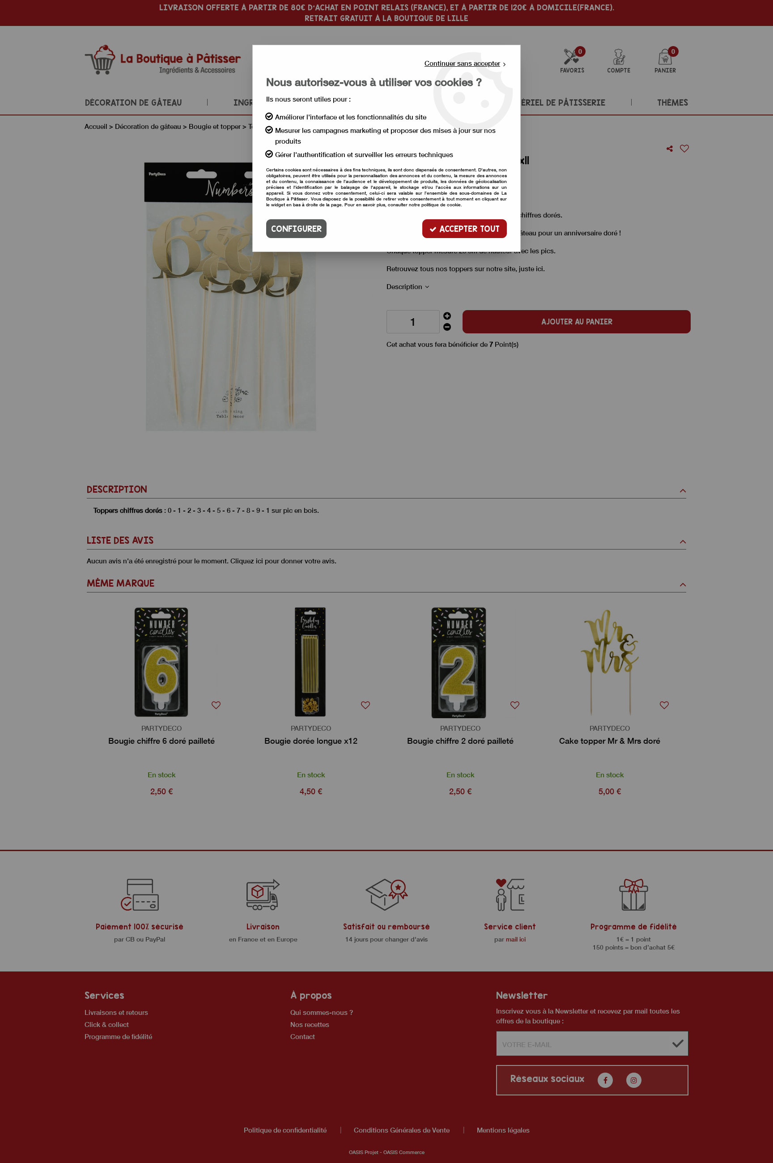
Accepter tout (468, 229)
